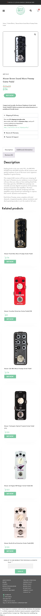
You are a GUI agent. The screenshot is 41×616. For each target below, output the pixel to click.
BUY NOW (10, 95)
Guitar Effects (10, 23)
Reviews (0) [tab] (9, 155)
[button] (4, 11)
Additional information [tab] (24, 150)
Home (4, 23)
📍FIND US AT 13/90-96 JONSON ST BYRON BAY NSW (20, 2)
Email (10, 562)
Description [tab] (9, 150)
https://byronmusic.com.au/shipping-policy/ (16, 127)
